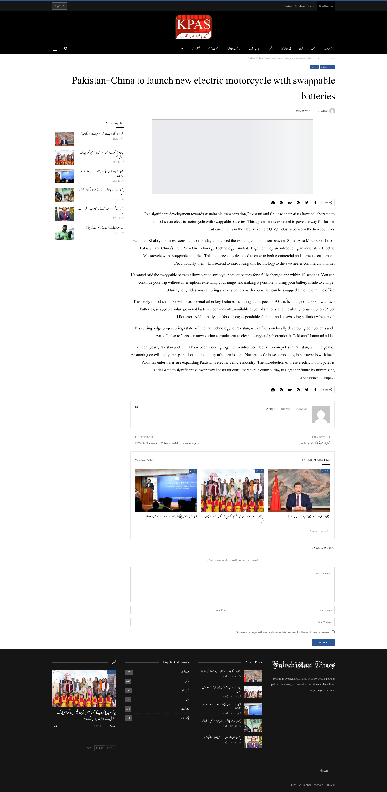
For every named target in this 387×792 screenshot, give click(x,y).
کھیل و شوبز (195, 48)
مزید (181, 48)
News (311, 6)
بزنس (271, 48)
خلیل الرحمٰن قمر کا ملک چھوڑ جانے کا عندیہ (314, 443)
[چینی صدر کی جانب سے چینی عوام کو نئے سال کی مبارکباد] (299, 490)
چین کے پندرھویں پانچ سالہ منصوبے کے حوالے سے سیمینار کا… (222, 706)
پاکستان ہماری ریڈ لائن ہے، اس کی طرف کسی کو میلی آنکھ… (221, 721)
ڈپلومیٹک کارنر (184, 709)
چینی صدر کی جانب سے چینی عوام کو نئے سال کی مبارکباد (220, 671)
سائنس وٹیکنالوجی (233, 48)
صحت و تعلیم (213, 48)
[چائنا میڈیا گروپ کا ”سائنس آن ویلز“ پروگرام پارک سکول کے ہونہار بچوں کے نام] (232, 490)
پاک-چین (315, 67)
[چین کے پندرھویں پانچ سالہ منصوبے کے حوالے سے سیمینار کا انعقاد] (166, 490)
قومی (301, 48)
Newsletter (300, 6)
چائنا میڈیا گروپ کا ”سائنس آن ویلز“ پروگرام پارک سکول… (221, 689)
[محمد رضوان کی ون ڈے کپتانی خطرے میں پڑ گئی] (64, 232)
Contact (288, 6)
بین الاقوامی (286, 48)
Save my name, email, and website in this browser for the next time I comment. (283, 632)
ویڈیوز (313, 48)
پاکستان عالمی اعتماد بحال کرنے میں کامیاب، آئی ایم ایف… (221, 737)
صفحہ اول (328, 48)
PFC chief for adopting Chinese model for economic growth (168, 443)
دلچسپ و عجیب (255, 48)
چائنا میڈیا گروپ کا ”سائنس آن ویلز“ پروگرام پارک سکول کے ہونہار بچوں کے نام (86, 715)
